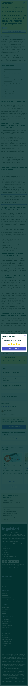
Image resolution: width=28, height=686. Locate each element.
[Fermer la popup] (25, 336)
